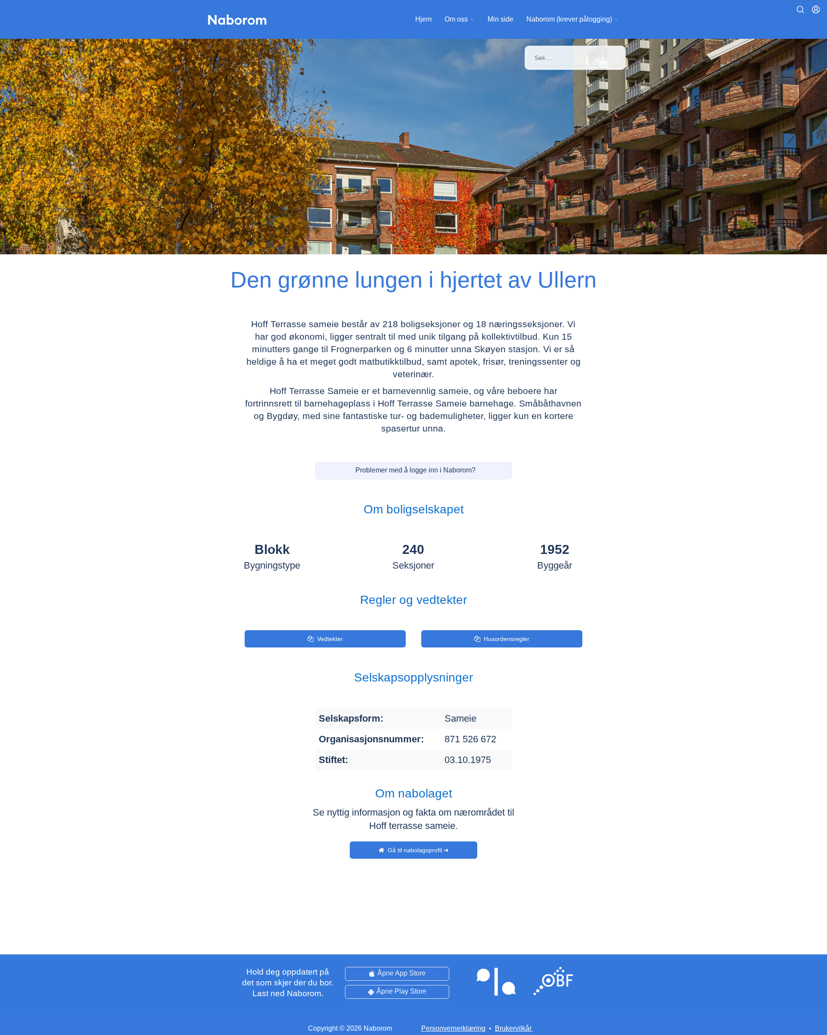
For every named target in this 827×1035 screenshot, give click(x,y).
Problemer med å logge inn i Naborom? (415, 470)
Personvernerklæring (453, 1028)
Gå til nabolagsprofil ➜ (418, 850)
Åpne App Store (401, 973)
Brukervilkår (513, 1028)
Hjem (423, 19)
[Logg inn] (816, 9)
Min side (500, 19)
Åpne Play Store (401, 991)
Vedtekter (330, 638)
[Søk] (800, 9)
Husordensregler (506, 638)
